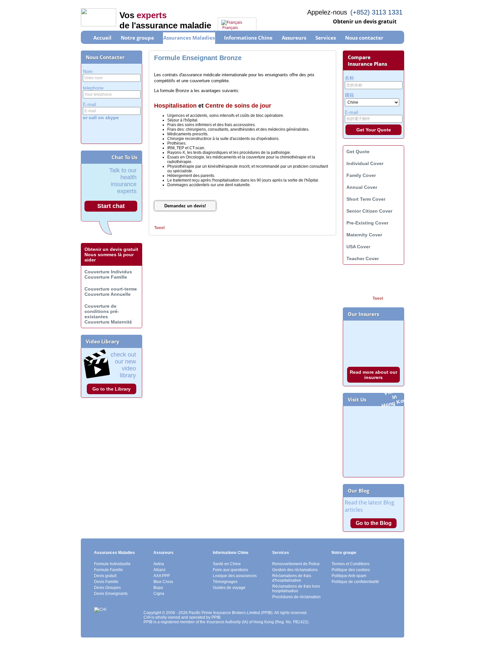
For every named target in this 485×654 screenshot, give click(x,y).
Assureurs (163, 552)
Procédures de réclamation (296, 597)
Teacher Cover (362, 258)
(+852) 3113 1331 (376, 12)
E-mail (89, 104)
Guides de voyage (229, 587)
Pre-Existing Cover (367, 222)
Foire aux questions (230, 570)
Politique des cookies (351, 570)
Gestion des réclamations (295, 570)
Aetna (158, 564)
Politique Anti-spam (349, 575)
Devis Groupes (107, 587)
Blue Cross (163, 581)
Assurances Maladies (114, 552)
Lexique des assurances (235, 575)
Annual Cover (361, 187)
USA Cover (358, 246)
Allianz (159, 570)
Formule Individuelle (112, 564)
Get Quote (358, 151)
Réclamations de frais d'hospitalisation (291, 578)
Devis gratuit (105, 575)
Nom (88, 71)
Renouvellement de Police (296, 564)
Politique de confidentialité (355, 581)
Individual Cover (364, 163)
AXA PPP (161, 575)
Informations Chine (230, 552)
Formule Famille (108, 570)
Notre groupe (344, 552)
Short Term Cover (365, 199)
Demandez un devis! (185, 205)
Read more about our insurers (373, 374)
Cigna (158, 593)
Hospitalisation (175, 105)
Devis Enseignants (111, 593)
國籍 (349, 95)
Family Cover (361, 175)
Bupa (158, 587)
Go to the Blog (374, 523)
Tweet (159, 227)
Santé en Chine (227, 564)
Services (280, 552)
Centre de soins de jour (238, 105)
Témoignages (225, 581)
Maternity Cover (364, 234)
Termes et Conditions (351, 564)
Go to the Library (111, 389)
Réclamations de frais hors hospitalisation (296, 588)
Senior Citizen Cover (369, 211)
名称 (349, 78)
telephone (93, 87)
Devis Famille (106, 581)
